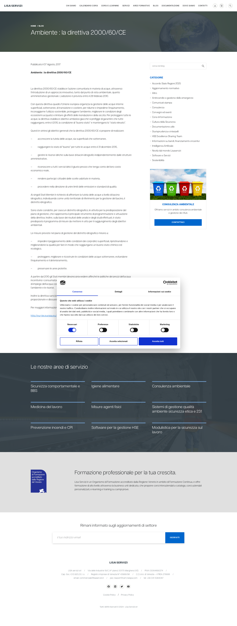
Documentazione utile (163, 127)
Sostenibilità (158, 160)
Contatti (202, 6)
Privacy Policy (127, 595)
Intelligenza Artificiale (162, 146)
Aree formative (141, 6)
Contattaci (178, 222)
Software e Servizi (161, 155)
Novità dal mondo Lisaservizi (166, 151)
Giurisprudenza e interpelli (165, 131)
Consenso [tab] (77, 292)
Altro (154, 93)
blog (41, 26)
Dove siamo (189, 6)
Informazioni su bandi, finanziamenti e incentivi (176, 141)
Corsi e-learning (110, 6)
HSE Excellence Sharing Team (167, 136)
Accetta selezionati (118, 341)
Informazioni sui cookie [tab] (159, 292)
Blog (155, 6)
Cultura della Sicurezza (163, 122)
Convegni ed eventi (161, 112)
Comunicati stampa (162, 103)
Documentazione (170, 6)
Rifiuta (79, 341)
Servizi (126, 6)
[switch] (103, 330)
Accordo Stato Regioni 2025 (166, 83)
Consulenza (158, 107)
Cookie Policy (109, 595)
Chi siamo (71, 6)
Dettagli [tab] (118, 292)
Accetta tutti (158, 341)
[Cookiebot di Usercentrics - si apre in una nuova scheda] (165, 283)
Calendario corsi (88, 6)
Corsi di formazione (162, 117)
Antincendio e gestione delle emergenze (172, 98)
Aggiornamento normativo (165, 88)
